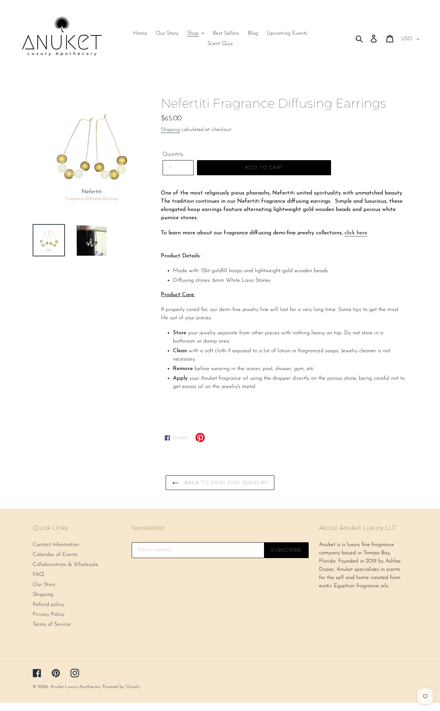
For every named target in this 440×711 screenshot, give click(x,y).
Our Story (44, 584)
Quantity (173, 154)
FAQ (38, 574)
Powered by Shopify (121, 687)
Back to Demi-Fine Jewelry (225, 482)
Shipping (170, 129)
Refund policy (48, 604)
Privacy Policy (48, 614)
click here (355, 233)
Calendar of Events (55, 554)
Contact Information (56, 544)
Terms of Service (51, 624)
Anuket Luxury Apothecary (75, 687)
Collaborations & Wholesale (65, 564)
